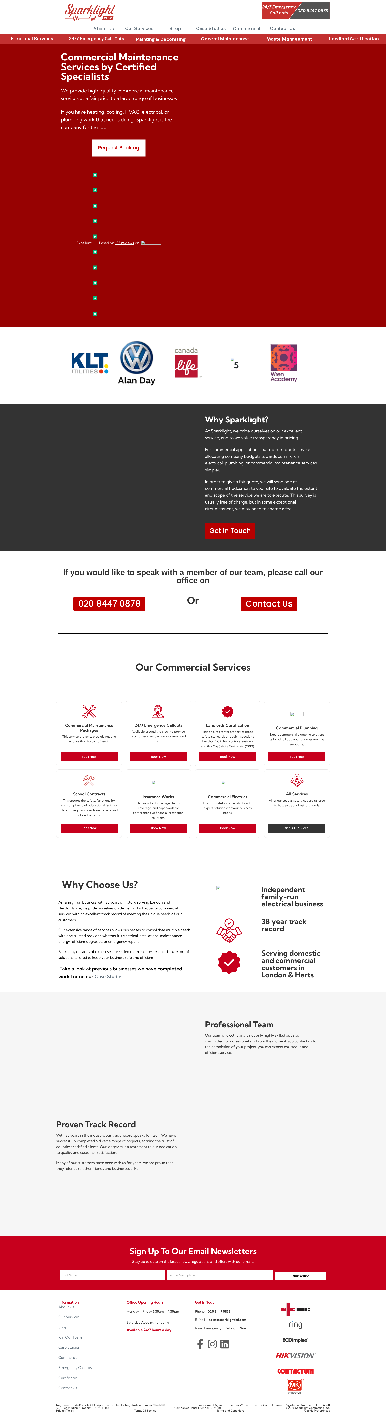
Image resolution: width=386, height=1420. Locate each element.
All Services (297, 793)
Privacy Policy (65, 1410)
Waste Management (289, 39)
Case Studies (211, 28)
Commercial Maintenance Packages (89, 728)
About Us (103, 28)
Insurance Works (158, 796)
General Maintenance (225, 39)
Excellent (84, 243)
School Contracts (89, 793)
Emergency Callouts (75, 1367)
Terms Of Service (145, 1410)
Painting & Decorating (161, 39)
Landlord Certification (354, 39)
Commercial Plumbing (297, 727)
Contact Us (282, 28)
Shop (175, 28)
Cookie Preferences (317, 1410)
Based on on (119, 243)
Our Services (139, 28)
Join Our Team (70, 1337)
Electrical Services (32, 38)
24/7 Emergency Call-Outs (96, 38)
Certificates (68, 1378)
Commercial (246, 28)
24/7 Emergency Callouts (158, 725)
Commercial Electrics (227, 796)
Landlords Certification (227, 725)
